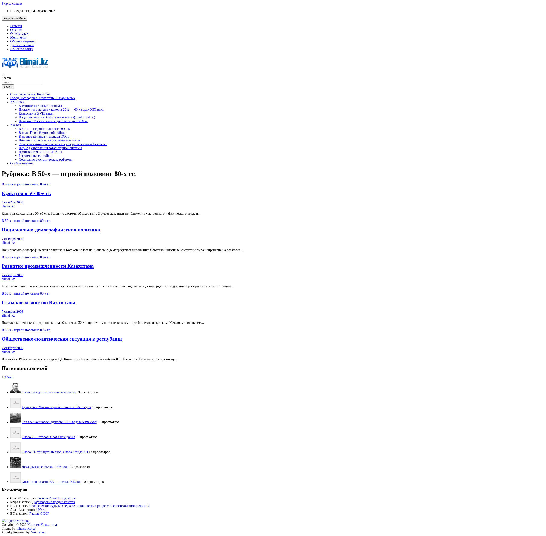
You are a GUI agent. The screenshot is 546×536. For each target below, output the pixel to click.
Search (6, 78)
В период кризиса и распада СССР (44, 136)
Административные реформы (40, 105)
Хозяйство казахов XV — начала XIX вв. (51, 482)
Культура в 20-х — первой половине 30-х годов (56, 407)
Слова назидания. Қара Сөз (30, 94)
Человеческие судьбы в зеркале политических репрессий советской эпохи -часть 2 (89, 506)
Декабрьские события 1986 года (45, 467)
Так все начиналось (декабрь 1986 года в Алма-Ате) (59, 422)
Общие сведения (22, 41)
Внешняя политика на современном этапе (49, 140)
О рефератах (19, 33)
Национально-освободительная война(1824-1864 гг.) (57, 117)
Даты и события (22, 45)
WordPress (38, 532)
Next (10, 377)
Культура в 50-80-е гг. (26, 193)
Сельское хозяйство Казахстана (38, 302)
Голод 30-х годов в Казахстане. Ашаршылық (42, 98)
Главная (16, 26)
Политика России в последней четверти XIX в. (53, 121)
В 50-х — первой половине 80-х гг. (44, 129)
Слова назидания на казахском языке (49, 392)
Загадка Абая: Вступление (57, 498)
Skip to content (12, 3)
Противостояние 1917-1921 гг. (41, 152)
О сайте (16, 30)
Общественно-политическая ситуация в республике (62, 339)
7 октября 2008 (12, 202)
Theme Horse (26, 528)
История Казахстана (42, 524)
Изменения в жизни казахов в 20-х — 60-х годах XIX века (61, 109)
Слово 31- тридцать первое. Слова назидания (55, 452)
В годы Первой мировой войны (42, 132)
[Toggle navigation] (3, 75)
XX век (15, 125)
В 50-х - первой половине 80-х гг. (26, 184)
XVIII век (17, 102)
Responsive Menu (14, 18)
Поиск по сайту (21, 49)
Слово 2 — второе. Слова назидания (48, 437)
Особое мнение (21, 163)
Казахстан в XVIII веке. (36, 113)
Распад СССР (39, 513)
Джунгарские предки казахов (53, 502)
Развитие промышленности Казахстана (48, 266)
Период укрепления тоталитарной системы (50, 148)
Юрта (42, 509)
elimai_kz (8, 206)
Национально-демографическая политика (51, 229)
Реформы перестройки (35, 155)
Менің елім (18, 37)
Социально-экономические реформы (45, 159)
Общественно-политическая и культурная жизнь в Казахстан (63, 144)
